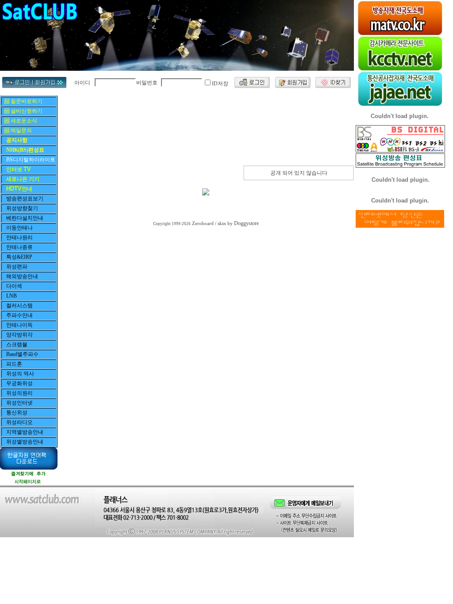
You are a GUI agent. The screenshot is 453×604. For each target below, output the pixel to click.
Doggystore (246, 223)
